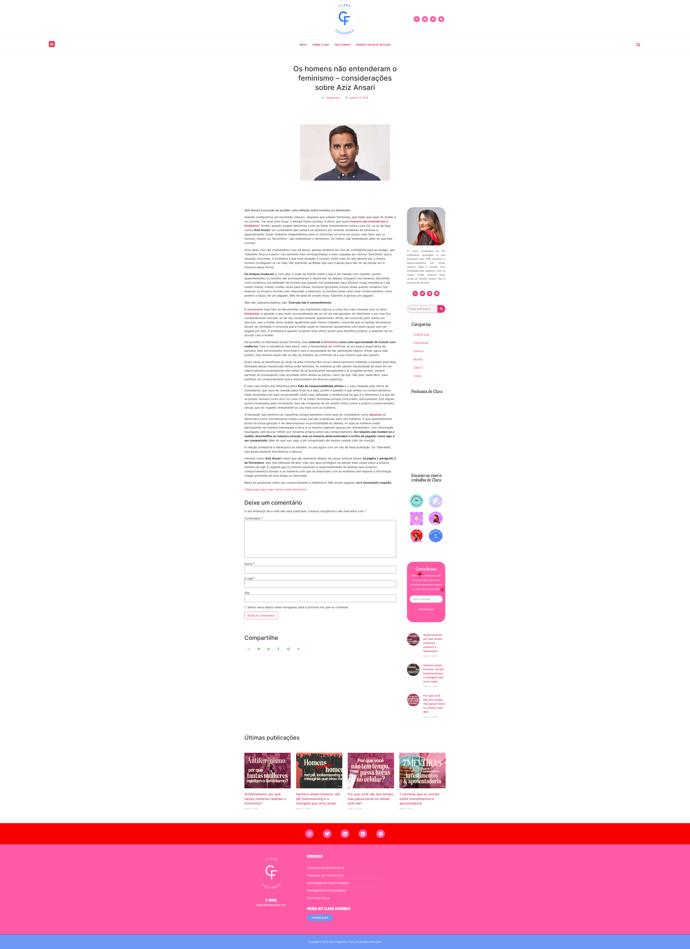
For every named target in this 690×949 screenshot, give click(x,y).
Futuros (418, 351)
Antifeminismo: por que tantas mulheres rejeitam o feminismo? (433, 643)
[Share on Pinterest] (288, 648)
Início (303, 44)
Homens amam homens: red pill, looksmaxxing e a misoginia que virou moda (433, 673)
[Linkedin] (425, 19)
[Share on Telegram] (298, 648)
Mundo (418, 359)
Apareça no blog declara (373, 44)
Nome (249, 563)
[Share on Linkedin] (268, 648)
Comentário (253, 518)
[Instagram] (417, 19)
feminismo (330, 342)
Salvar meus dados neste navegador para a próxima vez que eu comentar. (298, 607)
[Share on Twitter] (258, 648)
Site (247, 592)
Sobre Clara (320, 44)
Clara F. (418, 367)
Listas (417, 376)
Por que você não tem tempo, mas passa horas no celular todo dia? (434, 703)
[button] (52, 44)
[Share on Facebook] (278, 648)
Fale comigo (342, 44)
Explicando (421, 343)
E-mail (249, 578)
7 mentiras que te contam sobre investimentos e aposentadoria (419, 798)
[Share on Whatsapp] (248, 648)
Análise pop (421, 334)
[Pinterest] (441, 19)
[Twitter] (433, 19)
